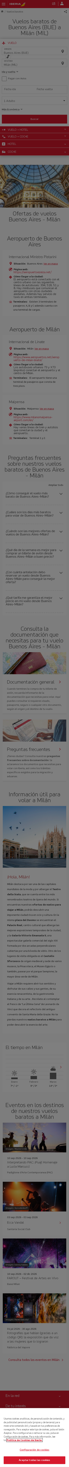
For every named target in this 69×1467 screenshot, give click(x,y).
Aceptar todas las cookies (34, 1460)
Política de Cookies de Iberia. (24, 1440)
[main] (34, 1437)
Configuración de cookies (34, 1449)
